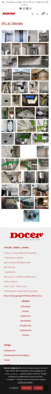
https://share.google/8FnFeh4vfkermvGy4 (23, 296)
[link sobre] (25, 238)
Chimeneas (25, 306)
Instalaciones (25, 330)
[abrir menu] (47, 14)
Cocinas (25, 335)
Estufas (25, 311)
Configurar (13, 388)
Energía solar (25, 325)
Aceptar (38, 388)
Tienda (7, 360)
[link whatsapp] (31, 8)
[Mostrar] (7, 36)
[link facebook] (20, 8)
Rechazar (26, 388)
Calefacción (25, 316)
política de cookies (25, 382)
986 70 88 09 (28, 2)
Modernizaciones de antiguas (16, 355)
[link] (9, 14)
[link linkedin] (27, 8)
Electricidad (25, 321)
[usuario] (37, 14)
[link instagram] (24, 8)
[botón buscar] (33, 14)
